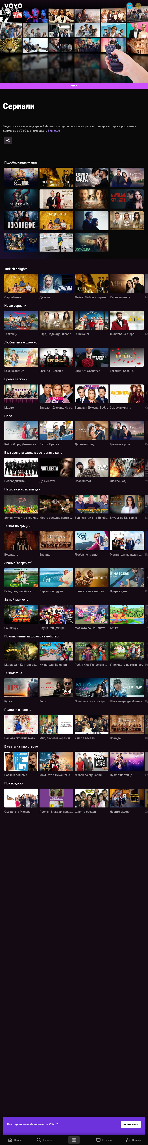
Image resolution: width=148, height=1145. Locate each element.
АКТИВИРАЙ (130, 1124)
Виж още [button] (54, 130)
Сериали (19, 106)
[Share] (8, 140)
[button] (15, 1140)
